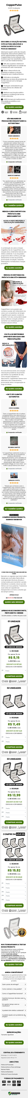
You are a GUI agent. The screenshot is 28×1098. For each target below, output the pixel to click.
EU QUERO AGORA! (14, 107)
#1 (2, 670)
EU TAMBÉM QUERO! (14, 205)
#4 (3, 895)
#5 (3, 900)
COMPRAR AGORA (14, 676)
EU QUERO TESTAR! (14, 964)
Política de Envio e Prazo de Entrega (10, 1067)
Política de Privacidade (7, 1064)
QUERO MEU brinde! (14, 602)
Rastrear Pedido (5, 1069)
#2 (3, 741)
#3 (3, 817)
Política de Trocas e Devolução (9, 1074)
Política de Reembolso (7, 1072)
